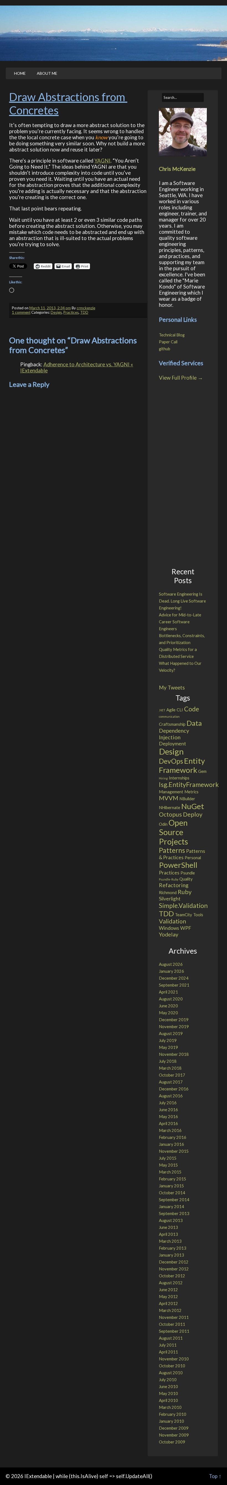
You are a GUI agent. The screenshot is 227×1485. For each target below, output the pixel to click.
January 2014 (171, 1206)
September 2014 (174, 1199)
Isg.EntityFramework (189, 784)
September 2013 (174, 1213)
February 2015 (172, 1179)
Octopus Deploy (180, 814)
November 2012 (174, 1269)
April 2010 (168, 1400)
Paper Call (168, 341)
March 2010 (170, 1407)
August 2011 (171, 1338)
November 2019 (174, 1026)
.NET (162, 710)
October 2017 (172, 1075)
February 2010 (172, 1414)
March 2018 (170, 1068)
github (164, 348)
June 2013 (168, 1227)
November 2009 (174, 1435)
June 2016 (168, 1109)
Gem (202, 771)
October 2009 (172, 1442)
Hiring (163, 778)
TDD (84, 312)
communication (169, 716)
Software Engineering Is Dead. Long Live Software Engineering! (182, 601)
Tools (198, 914)
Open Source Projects (173, 832)
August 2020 (171, 999)
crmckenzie (86, 308)
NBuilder (187, 798)
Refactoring (174, 885)
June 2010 (168, 1386)
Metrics (191, 791)
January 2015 (171, 1185)
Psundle (187, 872)
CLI (180, 709)
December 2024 (174, 978)
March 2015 (170, 1172)
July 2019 (168, 1040)
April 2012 (168, 1303)
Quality (186, 878)
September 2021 (174, 985)
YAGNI (102, 161)
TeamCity (183, 914)
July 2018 (168, 1061)
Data (194, 723)
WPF (185, 928)
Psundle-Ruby (168, 879)
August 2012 (171, 1282)
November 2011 (174, 1317)
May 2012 (168, 1296)
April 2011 (168, 1352)
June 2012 (168, 1289)
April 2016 (168, 1123)
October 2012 (172, 1275)
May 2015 (168, 1165)
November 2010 (174, 1359)
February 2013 (172, 1248)
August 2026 (171, 964)
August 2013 (171, 1220)
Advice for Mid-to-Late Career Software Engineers (180, 621)
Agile (171, 709)
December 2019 (174, 1019)
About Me (47, 73)
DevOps (171, 761)
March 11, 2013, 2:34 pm (50, 308)
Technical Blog (172, 335)
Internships (179, 777)
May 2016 (168, 1116)
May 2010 (168, 1393)
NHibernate (169, 807)
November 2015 (174, 1151)
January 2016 (171, 1144)
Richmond (168, 892)
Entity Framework (182, 765)
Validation (172, 921)
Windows (169, 928)
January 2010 (171, 1421)
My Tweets (172, 687)
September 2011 (174, 1331)
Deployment (172, 744)
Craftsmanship (172, 724)
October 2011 (172, 1324)
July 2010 (168, 1379)
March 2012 (170, 1310)
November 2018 (174, 1054)
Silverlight (169, 899)
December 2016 (174, 1089)
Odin (163, 824)
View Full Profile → (181, 378)
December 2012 (174, 1262)
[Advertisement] (183, 474)
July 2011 (168, 1345)
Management (171, 791)
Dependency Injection (174, 733)
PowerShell (178, 864)
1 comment (21, 312)
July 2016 (168, 1102)
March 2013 (170, 1241)
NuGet (192, 806)
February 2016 (172, 1137)
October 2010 (172, 1365)
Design (56, 312)
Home (20, 73)
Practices (71, 312)
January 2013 (171, 1255)
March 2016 (170, 1130)
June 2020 (168, 1005)
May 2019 (168, 1047)
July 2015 (168, 1158)
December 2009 (174, 1428)
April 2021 (168, 992)
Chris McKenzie (177, 169)
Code (191, 709)
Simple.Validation (183, 905)
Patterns (172, 850)
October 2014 (172, 1192)
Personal (193, 857)
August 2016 (171, 1095)
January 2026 (171, 971)
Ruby (185, 891)
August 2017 (171, 1082)
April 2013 (168, 1234)
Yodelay (168, 934)
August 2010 (171, 1372)
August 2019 (171, 1033)
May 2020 (168, 1012)
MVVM (168, 798)
